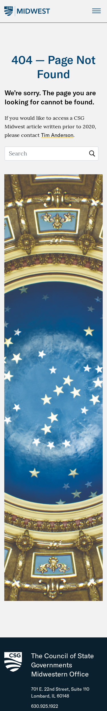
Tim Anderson (57, 135)
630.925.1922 (44, 706)
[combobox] (51, 153)
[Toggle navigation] (96, 10)
